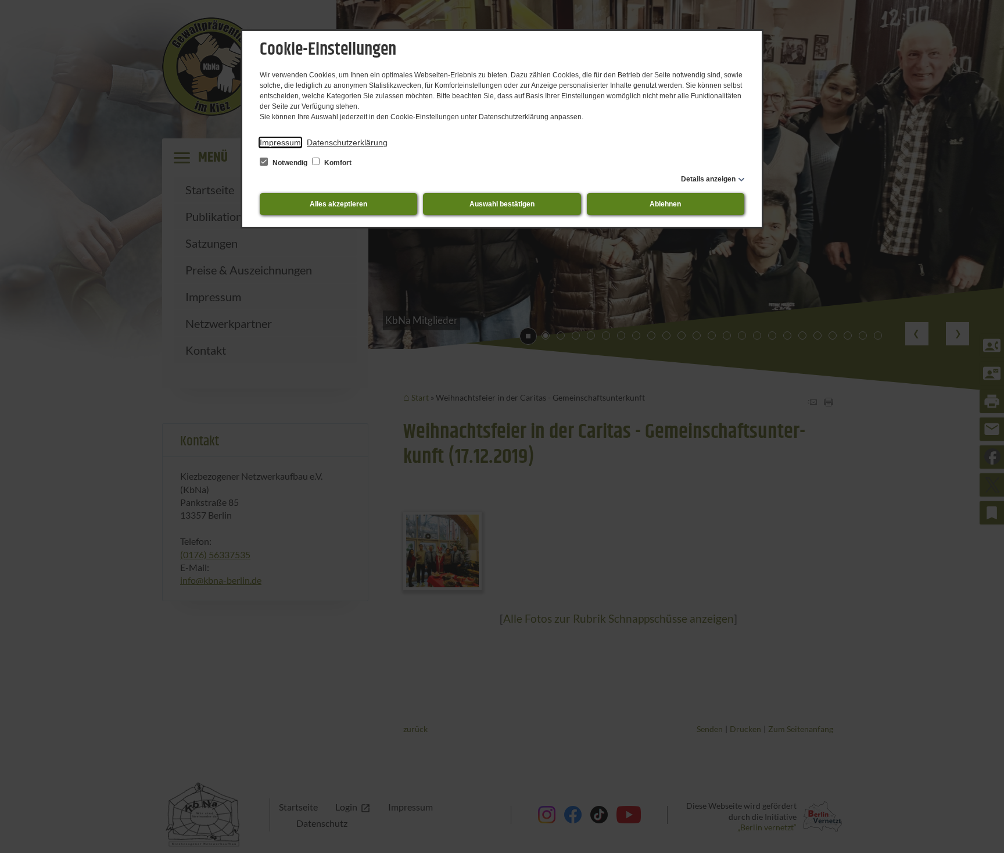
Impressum (280, 142)
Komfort (337, 163)
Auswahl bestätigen (502, 204)
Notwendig (290, 163)
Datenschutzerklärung (347, 142)
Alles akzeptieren (338, 204)
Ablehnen (665, 204)
